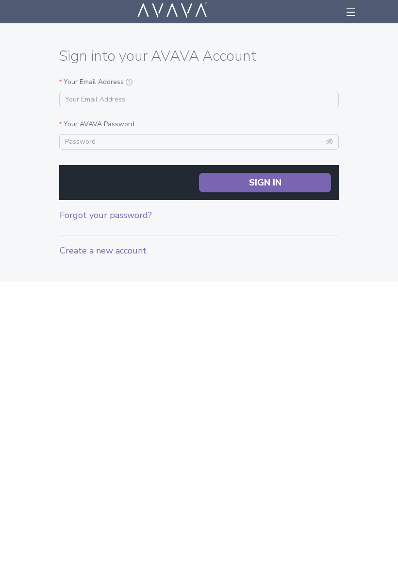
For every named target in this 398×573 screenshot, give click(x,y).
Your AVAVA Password (99, 124)
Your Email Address (94, 81)
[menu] (355, 11)
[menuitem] (355, 11)
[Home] (172, 11)
